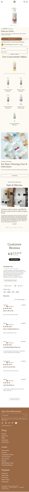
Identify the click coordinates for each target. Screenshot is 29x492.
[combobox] (20, 299)
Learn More (14, 175)
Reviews (4, 461)
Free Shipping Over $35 (6, 42)
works (17, 292)
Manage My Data (5, 488)
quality (8, 292)
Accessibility (21, 487)
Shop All (4, 434)
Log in (21, 44)
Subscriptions (5, 442)
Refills (3, 438)
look (13, 292)
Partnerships (5, 481)
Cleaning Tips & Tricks (7, 454)
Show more (6, 296)
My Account (5, 477)
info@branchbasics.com (6, 425)
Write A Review (14, 259)
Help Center (5, 475)
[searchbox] (8, 286)
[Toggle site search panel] (24, 2)
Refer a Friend (5, 479)
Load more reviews (14, 399)
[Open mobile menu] (2, 1)
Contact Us (5, 473)
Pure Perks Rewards (7, 465)
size (5, 292)
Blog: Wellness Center (8, 463)
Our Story (4, 452)
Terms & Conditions (13, 487)
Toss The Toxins (6, 456)
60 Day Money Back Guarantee (17, 42)
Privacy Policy (4, 487)
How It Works (5, 450)
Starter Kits (5, 436)
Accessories (5, 440)
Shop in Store (5, 459)
